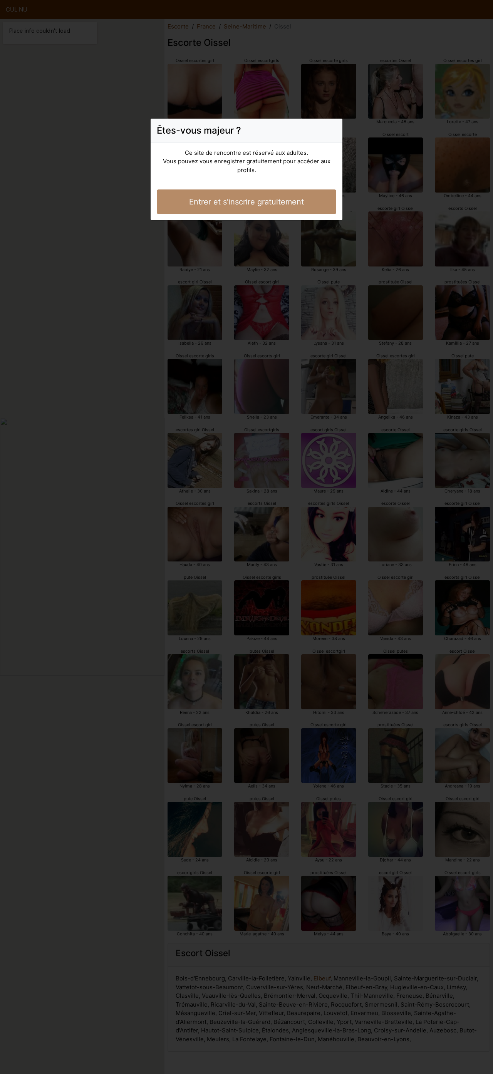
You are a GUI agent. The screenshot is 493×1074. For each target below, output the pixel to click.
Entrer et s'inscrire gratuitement (246, 201)
